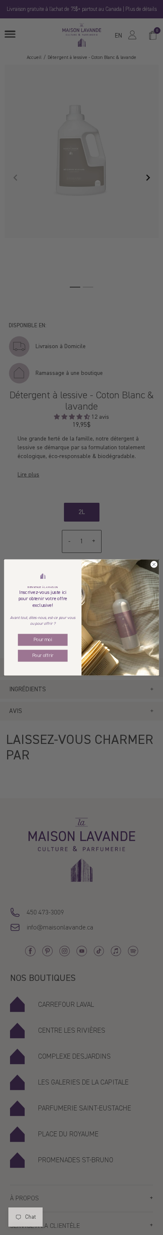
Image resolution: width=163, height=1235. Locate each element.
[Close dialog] (154, 564)
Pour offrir (42, 655)
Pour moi (42, 640)
